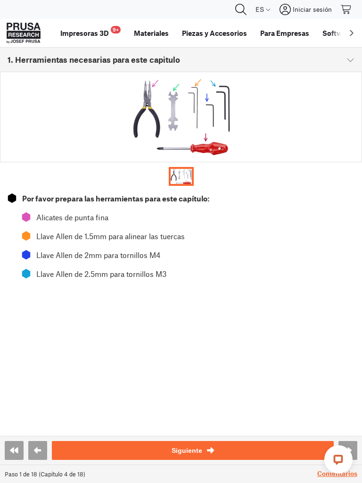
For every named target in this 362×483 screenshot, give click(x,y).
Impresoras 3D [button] (89, 31)
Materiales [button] (151, 33)
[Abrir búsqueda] (240, 9)
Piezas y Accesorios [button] (214, 33)
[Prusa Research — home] (23, 33)
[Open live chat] (338, 459)
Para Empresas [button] (284, 33)
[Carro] (346, 9)
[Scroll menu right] (351, 33)
